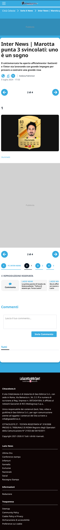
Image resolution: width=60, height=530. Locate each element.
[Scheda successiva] (55, 92)
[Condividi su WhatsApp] (3, 76)
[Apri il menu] (4, 3)
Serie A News (26, 10)
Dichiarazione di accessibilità (15, 520)
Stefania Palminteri (27, 76)
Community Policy (10, 512)
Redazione (7, 494)
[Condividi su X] (13, 76)
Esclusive (6, 468)
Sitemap (6, 508)
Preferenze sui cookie (12, 523)
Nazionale (7, 472)
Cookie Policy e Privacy (12, 516)
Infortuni (6, 460)
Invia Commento (44, 334)
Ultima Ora (7, 453)
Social (5, 475)
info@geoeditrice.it (11, 419)
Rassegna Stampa (10, 479)
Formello (6, 464)
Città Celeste (8, 10)
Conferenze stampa (11, 456)
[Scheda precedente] (4, 92)
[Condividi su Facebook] (8, 76)
